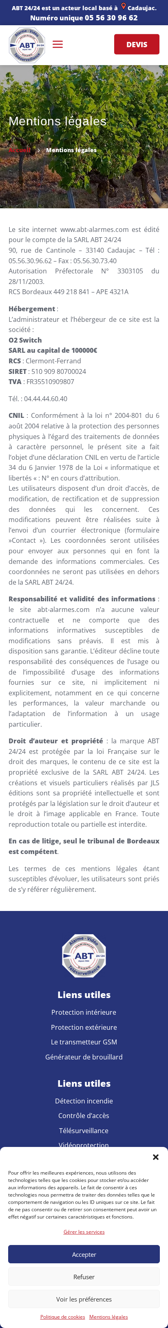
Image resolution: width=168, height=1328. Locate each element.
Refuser (84, 1277)
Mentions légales (108, 1316)
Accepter (84, 1254)
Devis (136, 44)
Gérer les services (84, 1231)
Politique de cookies (62, 1316)
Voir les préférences (84, 1299)
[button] (156, 1157)
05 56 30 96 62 (111, 17)
